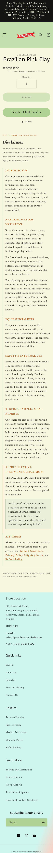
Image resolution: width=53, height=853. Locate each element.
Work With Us (14, 784)
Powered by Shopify (34, 852)
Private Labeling (15, 687)
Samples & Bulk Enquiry (26, 112)
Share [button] (28, 121)
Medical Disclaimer (16, 732)
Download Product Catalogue (22, 800)
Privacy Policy (14, 555)
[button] (4, 35)
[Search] (41, 35)
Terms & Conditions (32, 551)
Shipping (23, 71)
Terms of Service (15, 717)
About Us (11, 672)
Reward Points (14, 777)
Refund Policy (14, 559)
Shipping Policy (33, 555)
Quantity (26, 77)
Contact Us (12, 695)
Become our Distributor (19, 769)
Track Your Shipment (17, 792)
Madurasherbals (22, 852)
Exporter (11, 680)
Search (9, 665)
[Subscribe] (43, 822)
